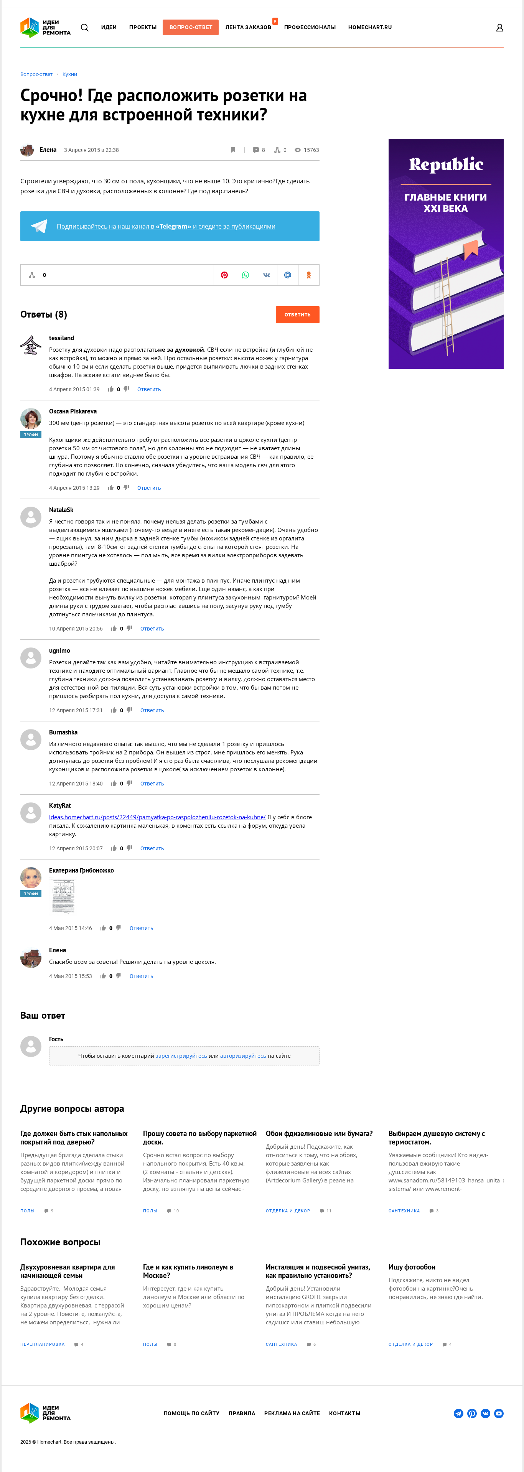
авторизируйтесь (243, 1055)
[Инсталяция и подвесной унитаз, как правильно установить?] (323, 1305)
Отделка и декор (288, 1211)
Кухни (70, 74)
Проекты (143, 27)
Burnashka (63, 732)
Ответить (298, 314)
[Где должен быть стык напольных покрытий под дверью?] (77, 1171)
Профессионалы (310, 27)
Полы (27, 1211)
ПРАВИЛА (242, 1413)
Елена (57, 950)
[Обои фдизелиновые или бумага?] (323, 1171)
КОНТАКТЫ (344, 1413)
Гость (56, 1039)
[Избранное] (233, 150)
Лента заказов (251, 27)
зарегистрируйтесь (181, 1055)
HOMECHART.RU (370, 27)
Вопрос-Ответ (191, 27)
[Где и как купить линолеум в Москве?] (200, 1305)
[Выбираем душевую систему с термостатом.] (446, 1171)
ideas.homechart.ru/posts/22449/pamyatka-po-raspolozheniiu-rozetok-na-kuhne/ (157, 817)
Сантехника (404, 1211)
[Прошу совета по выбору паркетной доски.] (200, 1171)
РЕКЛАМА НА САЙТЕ (292, 1413)
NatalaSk (61, 509)
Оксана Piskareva (73, 411)
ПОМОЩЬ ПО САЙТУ (192, 1413)
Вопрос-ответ (36, 74)
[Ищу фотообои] (446, 1305)
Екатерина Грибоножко (81, 870)
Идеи (109, 27)
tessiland (61, 338)
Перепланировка (42, 1344)
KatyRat (60, 805)
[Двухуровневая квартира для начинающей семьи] (77, 1305)
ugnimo (59, 650)
